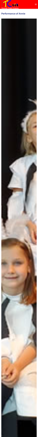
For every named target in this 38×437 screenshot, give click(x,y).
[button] (36, 4)
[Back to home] (10, 4)
